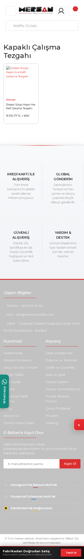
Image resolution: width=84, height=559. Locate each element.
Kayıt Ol (70, 463)
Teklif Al (71, 552)
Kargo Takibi (14, 375)
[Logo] (35, 10)
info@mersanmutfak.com (35, 314)
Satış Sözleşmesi (59, 353)
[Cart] (73, 11)
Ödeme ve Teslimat (61, 360)
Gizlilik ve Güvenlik (60, 367)
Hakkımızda (13, 353)
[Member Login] (61, 11)
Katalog (52, 423)
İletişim (9, 389)
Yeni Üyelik (12, 382)
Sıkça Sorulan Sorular (21, 367)
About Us (11, 415)
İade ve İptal (55, 375)
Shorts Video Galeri (19, 423)
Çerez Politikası (58, 408)
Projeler (52, 415)
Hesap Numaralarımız (63, 389)
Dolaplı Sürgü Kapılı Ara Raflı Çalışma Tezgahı (20, 106)
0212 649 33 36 (31, 306)
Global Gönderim (18, 360)
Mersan (11, 99)
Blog (7, 408)
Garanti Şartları (57, 382)
